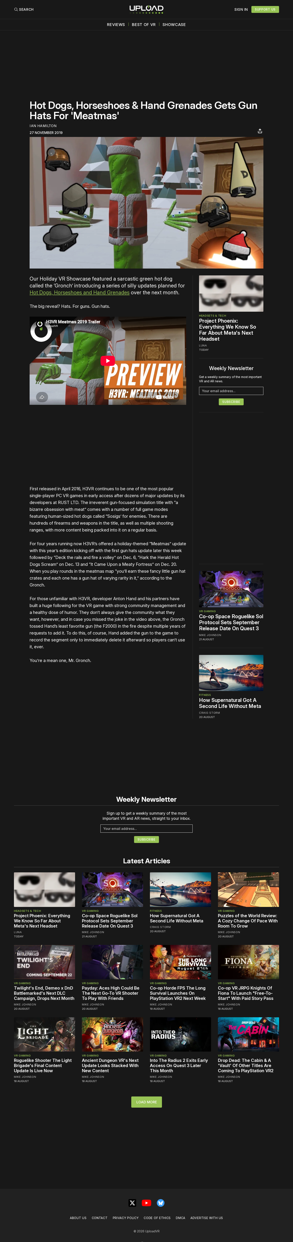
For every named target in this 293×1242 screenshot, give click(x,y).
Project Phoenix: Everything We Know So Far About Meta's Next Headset (227, 330)
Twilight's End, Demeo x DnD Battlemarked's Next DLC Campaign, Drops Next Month (44, 993)
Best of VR (144, 25)
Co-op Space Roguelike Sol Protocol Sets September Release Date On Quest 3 (231, 622)
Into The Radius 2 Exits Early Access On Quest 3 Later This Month (179, 1065)
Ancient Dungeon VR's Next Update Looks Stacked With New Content (110, 1065)
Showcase (174, 25)
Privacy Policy (126, 1218)
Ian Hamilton (43, 126)
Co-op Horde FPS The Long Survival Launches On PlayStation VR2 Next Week (178, 993)
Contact (100, 1218)
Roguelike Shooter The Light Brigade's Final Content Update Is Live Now (43, 1065)
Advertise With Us (206, 1218)
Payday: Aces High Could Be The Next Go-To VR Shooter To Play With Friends (110, 993)
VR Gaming (207, 611)
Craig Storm (209, 712)
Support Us (265, 9)
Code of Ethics (157, 1218)
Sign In (241, 9)
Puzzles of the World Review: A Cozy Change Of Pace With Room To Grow (248, 921)
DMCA (180, 1218)
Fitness (205, 695)
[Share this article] (260, 131)
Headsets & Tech (212, 315)
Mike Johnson (210, 635)
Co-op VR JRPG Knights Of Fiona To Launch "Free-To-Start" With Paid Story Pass (245, 993)
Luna (203, 345)
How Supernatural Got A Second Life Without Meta (230, 703)
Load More (146, 1102)
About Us (78, 1218)
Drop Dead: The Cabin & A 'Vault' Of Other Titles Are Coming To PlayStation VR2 (245, 1065)
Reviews (116, 25)
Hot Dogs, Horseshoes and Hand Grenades (80, 292)
